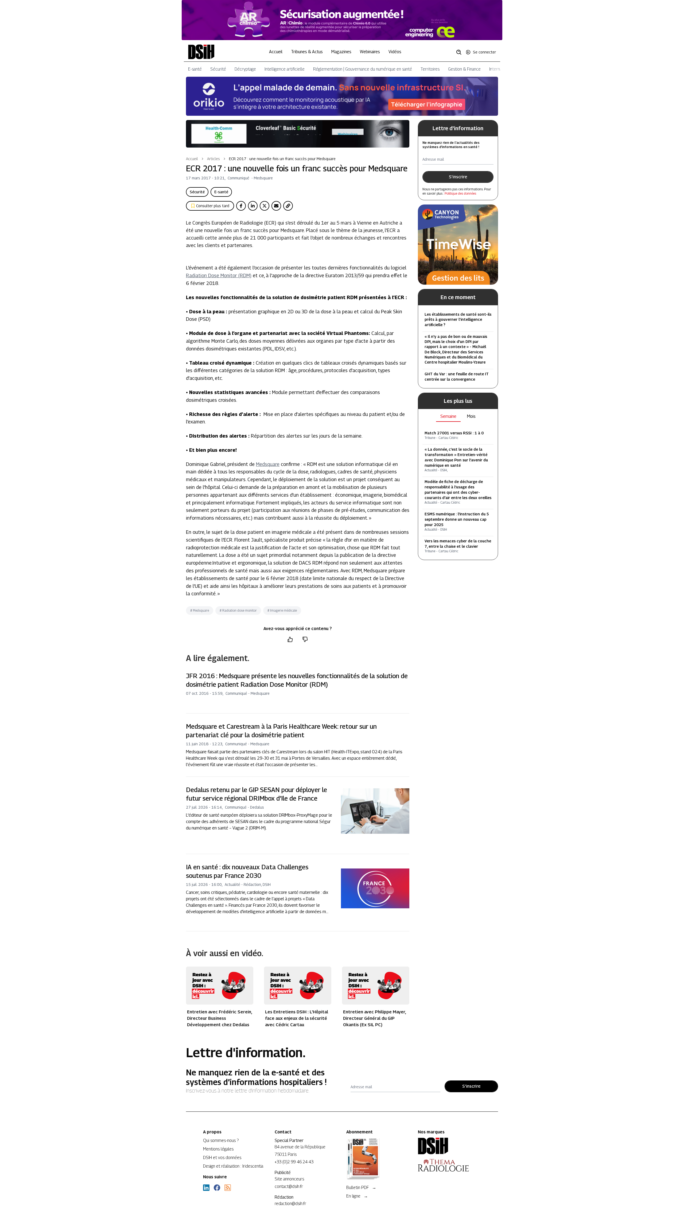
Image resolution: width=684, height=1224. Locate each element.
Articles (213, 158)
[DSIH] (449, 1146)
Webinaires (370, 51)
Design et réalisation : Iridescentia (233, 1166)
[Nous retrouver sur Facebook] (217, 1187)
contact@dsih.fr (289, 1186)
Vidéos (394, 51)
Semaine (448, 416)
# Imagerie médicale (282, 610)
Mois (471, 416)
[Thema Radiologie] (449, 1165)
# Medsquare (199, 610)
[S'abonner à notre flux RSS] (227, 1187)
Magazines (341, 51)
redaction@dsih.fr (290, 1203)
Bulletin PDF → (361, 1187)
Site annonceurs (289, 1178)
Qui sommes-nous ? (221, 1140)
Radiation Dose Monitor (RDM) (218, 275)
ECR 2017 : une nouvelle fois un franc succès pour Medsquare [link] (282, 158)
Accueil (275, 51)
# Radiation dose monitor (238, 610)
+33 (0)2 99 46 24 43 (294, 1161)
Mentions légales (218, 1149)
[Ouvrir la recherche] (460, 52)
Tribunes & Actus (307, 51)
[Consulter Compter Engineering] (342, 20)
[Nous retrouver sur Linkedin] (206, 1187)
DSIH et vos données (222, 1157)
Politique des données (460, 193)
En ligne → (357, 1196)
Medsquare (267, 464)
